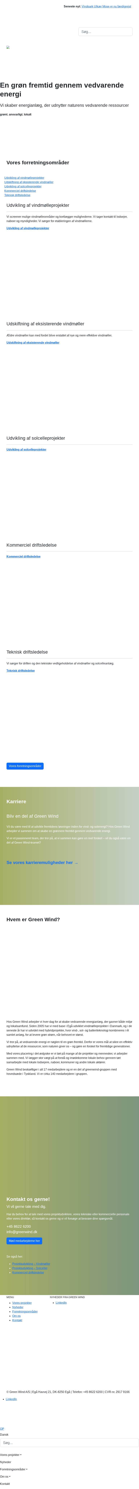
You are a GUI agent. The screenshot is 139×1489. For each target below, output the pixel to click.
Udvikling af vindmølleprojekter (28, 228)
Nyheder (83, 65)
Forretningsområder (91, 58)
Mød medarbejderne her (24, 1240)
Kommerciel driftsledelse (24, 556)
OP (2, 1428)
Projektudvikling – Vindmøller (31, 1263)
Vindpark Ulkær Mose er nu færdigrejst (106, 6)
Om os (82, 51)
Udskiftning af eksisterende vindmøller (33, 342)
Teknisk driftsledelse (21, 670)
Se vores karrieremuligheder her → (42, 862)
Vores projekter (88, 72)
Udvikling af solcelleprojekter (26, 449)
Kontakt (83, 43)
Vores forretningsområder (25, 766)
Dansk (82, 23)
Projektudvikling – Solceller (29, 1268)
